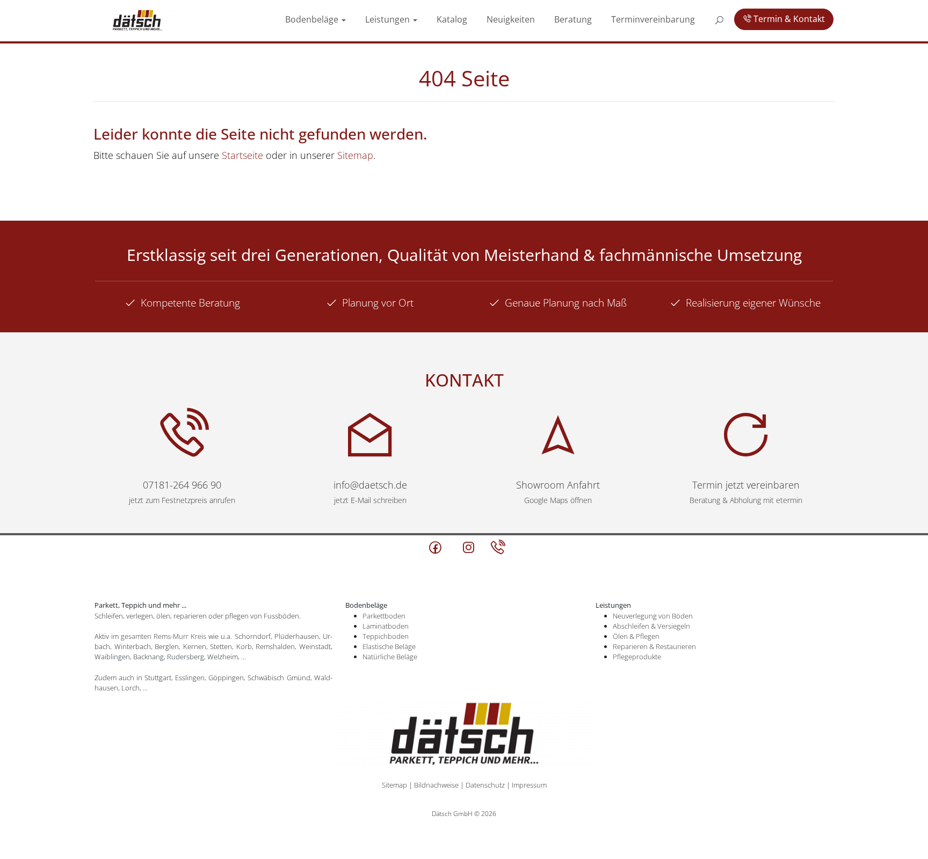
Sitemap (355, 155)
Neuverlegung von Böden (653, 616)
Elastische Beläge (389, 646)
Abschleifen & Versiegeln (651, 626)
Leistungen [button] (506, 18)
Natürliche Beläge (390, 656)
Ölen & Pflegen (636, 636)
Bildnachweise (436, 785)
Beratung (646, 18)
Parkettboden (384, 616)
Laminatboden (386, 626)
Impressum (529, 785)
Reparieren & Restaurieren (654, 646)
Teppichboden (386, 636)
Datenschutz (485, 785)
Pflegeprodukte (637, 656)
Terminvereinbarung (704, 18)
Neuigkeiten (600, 18)
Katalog (556, 18)
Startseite (242, 155)
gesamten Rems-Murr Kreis (163, 636)
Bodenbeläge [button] (449, 18)
